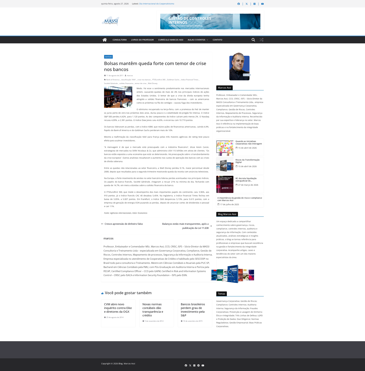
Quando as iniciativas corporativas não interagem (249, 142)
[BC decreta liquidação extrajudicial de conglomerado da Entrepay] (224, 184)
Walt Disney (152, 83)
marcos (130, 75)
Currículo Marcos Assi (170, 39)
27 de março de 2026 (248, 185)
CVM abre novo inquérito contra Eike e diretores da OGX (118, 308)
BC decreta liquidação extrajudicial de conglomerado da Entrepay (248, 179)
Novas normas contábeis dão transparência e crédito (152, 309)
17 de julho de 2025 (229, 204)
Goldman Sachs (173, 79)
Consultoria (120, 39)
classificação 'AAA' (128, 79)
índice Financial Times (189, 79)
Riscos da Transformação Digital (247, 161)
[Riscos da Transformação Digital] (224, 165)
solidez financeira (126, 83)
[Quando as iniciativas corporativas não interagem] (224, 147)
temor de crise (140, 83)
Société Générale (111, 83)
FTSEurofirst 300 (158, 79)
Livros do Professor (142, 39)
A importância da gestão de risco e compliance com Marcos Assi (239, 199)
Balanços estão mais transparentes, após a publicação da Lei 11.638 (185, 226)
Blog (120, 363)
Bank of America (112, 79)
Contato (217, 39)
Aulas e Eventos (196, 39)
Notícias (108, 57)
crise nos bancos (144, 79)
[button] (206, 40)
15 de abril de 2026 (247, 147)
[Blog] (104, 39)
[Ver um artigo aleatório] (261, 39)
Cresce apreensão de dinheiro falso (124, 223)
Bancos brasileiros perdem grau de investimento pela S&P (193, 309)
